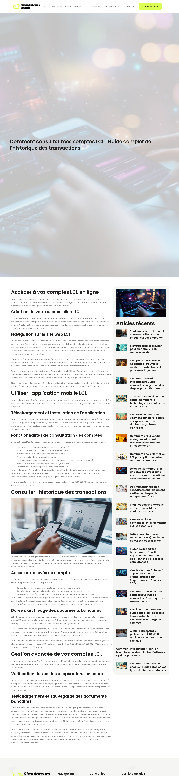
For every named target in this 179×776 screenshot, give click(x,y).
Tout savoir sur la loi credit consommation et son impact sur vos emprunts (147, 334)
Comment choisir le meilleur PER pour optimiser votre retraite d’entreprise (148, 457)
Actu (46, 6)
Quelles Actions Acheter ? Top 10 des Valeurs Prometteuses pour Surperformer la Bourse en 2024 (146, 576)
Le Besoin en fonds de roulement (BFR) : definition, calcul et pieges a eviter (148, 537)
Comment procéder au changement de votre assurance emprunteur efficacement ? (145, 440)
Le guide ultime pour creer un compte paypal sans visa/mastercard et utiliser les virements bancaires (147, 473)
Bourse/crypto (81, 6)
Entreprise (95, 6)
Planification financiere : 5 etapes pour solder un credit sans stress (147, 508)
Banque (68, 6)
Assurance (56, 6)
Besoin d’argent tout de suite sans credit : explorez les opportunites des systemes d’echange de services (147, 616)
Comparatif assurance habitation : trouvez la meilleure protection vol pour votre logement (145, 365)
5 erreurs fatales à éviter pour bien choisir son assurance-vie (146, 349)
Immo (121, 6)
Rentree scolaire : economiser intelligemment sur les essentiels (148, 523)
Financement (109, 6)
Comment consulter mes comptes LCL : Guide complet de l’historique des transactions (147, 596)
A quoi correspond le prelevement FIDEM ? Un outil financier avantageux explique (147, 635)
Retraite (131, 6)
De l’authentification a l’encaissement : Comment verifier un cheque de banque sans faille (147, 491)
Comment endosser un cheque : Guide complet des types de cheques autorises (148, 667)
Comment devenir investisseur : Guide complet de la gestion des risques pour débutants (147, 383)
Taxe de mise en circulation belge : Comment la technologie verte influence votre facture (148, 401)
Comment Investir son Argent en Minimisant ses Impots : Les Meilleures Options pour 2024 (140, 652)
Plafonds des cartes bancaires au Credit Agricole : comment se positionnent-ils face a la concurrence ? (146, 555)
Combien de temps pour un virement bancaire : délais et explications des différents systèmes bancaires (147, 421)
